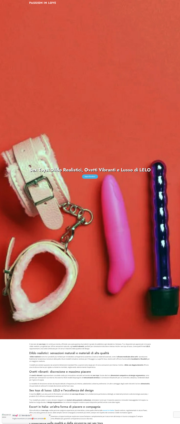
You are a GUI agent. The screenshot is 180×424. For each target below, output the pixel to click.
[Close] (50, 415)
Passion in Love (42, 3)
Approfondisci (90, 176)
